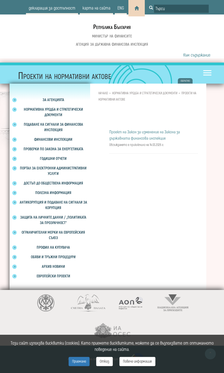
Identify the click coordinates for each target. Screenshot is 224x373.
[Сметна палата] (88, 303)
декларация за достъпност (52, 8)
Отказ (104, 361)
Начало (103, 93)
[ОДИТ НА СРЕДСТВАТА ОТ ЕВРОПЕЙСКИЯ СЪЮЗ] (112, 331)
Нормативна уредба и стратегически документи (144, 93)
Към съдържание (196, 55)
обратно (185, 81)
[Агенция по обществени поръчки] (130, 303)
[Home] (136, 8)
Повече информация (137, 361)
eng (120, 8)
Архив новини (53, 266)
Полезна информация (53, 192)
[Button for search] (151, 8)
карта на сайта (96, 8)
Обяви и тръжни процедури (53, 257)
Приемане (79, 361)
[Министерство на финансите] (45, 303)
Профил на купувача (53, 247)
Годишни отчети (53, 158)
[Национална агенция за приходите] (172, 303)
